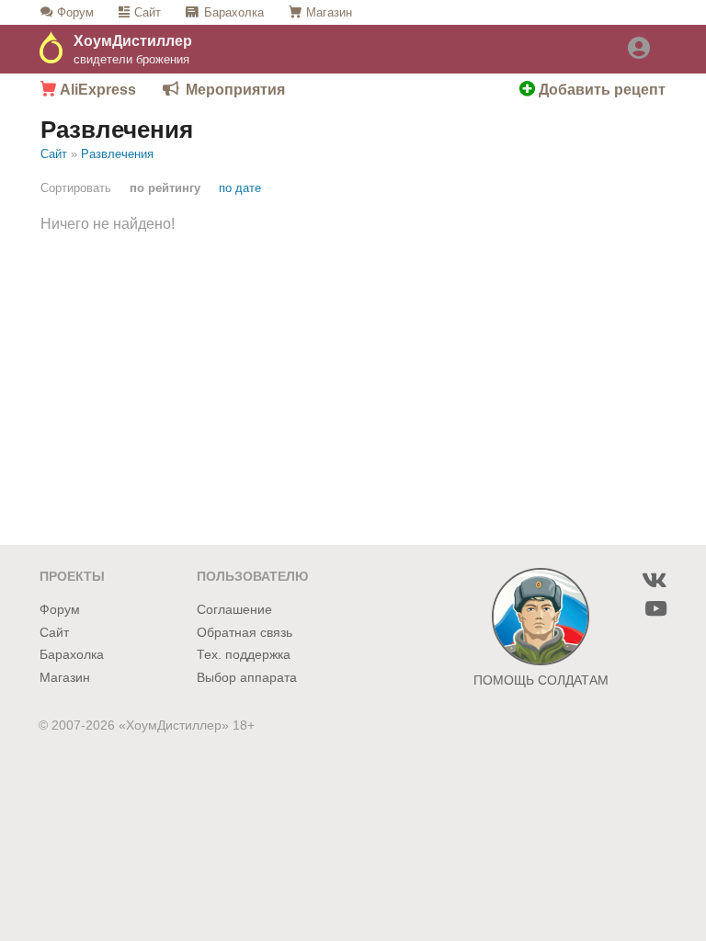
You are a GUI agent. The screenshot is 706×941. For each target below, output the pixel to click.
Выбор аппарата (247, 678)
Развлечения (117, 154)
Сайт (147, 12)
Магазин (329, 12)
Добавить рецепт (600, 89)
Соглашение (234, 610)
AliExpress (96, 89)
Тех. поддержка (243, 655)
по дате (240, 188)
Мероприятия (235, 89)
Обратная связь (244, 633)
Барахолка (234, 12)
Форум (75, 12)
